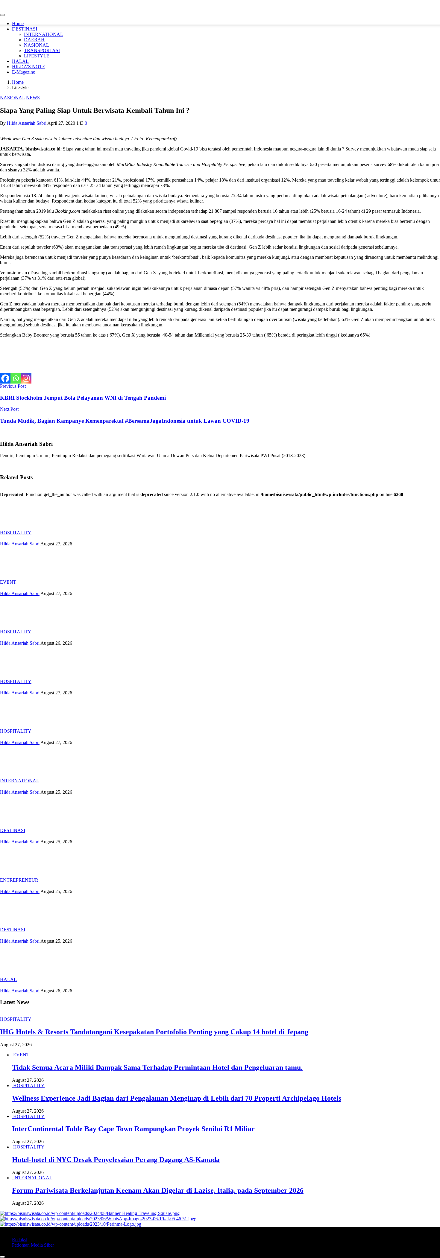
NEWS (33, 97)
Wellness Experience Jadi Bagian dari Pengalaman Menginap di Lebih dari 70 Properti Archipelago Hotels (176, 1098)
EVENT (8, 582)
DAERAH (34, 39)
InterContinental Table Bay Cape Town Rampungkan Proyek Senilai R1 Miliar (133, 1129)
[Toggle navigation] (2, 15)
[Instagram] (26, 378)
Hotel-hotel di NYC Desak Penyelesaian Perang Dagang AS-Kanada (116, 1159)
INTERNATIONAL (43, 34)
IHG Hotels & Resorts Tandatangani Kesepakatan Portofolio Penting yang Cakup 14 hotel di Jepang (154, 1032)
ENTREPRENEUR (19, 880)
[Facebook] (5, 378)
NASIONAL (36, 45)
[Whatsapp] (15, 378)
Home (18, 23)
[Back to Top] (2, 1257)
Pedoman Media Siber (33, 1245)
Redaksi (19, 1239)
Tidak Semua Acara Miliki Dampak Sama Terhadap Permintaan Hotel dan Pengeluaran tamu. (157, 1067)
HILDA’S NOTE (28, 66)
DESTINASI (24, 28)
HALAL (20, 61)
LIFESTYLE (36, 55)
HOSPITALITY (15, 532)
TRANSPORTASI (42, 50)
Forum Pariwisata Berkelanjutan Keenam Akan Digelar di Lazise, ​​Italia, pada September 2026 (158, 1190)
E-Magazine (23, 71)
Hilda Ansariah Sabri (26, 123)
